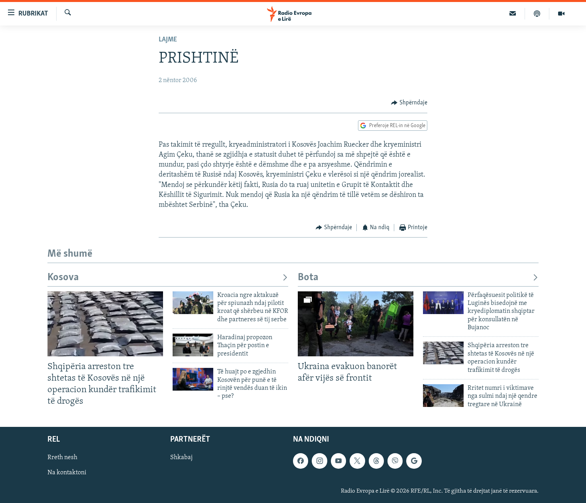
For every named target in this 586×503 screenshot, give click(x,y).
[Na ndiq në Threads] (376, 461)
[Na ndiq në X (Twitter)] (357, 461)
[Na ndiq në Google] (413, 461)
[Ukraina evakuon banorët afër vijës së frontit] (355, 323)
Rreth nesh (62, 458)
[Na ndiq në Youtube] (338, 461)
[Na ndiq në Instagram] (319, 461)
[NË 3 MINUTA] (513, 13)
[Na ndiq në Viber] (395, 461)
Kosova (63, 277)
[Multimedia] (561, 13)
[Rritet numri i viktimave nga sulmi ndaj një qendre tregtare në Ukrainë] (443, 395)
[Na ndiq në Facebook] (300, 461)
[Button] (409, 103)
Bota (308, 277)
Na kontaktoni (67, 473)
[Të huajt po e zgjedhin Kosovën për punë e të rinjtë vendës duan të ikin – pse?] (193, 379)
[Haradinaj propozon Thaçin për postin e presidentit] (193, 345)
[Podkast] (537, 13)
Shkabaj (181, 458)
